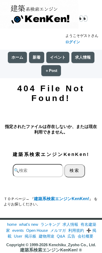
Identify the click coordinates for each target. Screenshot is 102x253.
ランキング (50, 224)
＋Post (51, 70)
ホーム (17, 57)
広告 (71, 236)
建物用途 (46, 236)
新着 (37, 57)
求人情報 (83, 57)
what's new (28, 224)
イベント (58, 57)
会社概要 (85, 236)
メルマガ (58, 230)
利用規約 (76, 230)
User (18, 236)
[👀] (39, 15)
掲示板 (30, 236)
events (18, 230)
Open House (37, 230)
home (12, 224)
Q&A (61, 236)
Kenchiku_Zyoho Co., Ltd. (72, 245)
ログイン (72, 42)
